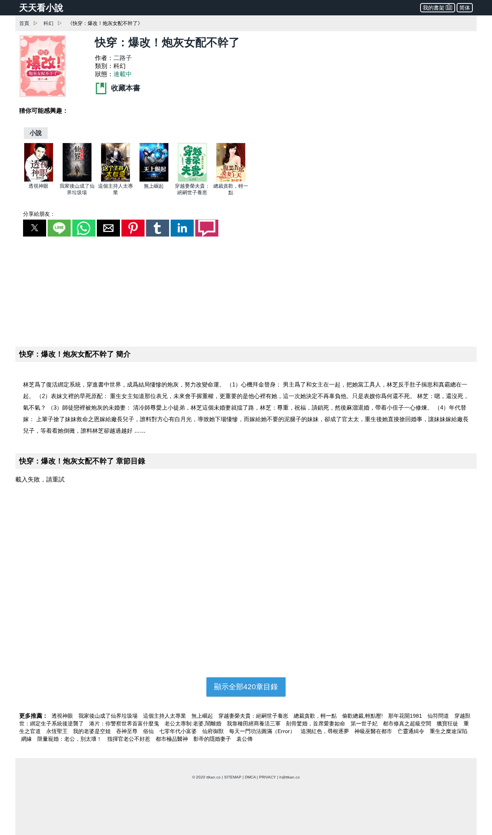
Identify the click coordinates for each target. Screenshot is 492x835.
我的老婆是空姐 (92, 731)
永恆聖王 (57, 731)
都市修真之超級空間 (408, 723)
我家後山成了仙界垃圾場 (108, 716)
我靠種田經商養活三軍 (254, 723)
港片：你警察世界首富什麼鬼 (125, 723)
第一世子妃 (365, 723)
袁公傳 (244, 739)
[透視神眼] (38, 180)
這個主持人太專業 (165, 716)
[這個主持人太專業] (115, 180)
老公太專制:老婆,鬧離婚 (194, 723)
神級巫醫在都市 (374, 731)
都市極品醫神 (172, 739)
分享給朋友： (39, 214)
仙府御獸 (213, 731)
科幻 (48, 23)
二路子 (122, 58)
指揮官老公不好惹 (129, 739)
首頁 (24, 23)
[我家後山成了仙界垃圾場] (77, 180)
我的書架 (433, 8)
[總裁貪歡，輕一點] (231, 180)
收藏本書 (124, 88)
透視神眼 (38, 186)
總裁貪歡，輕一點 (316, 716)
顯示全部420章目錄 (246, 687)
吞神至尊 (127, 731)
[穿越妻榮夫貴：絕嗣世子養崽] (192, 180)
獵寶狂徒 (448, 723)
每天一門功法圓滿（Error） (263, 731)
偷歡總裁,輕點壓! (363, 716)
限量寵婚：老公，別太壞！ (70, 739)
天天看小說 (41, 8)
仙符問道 (438, 716)
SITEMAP (232, 777)
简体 (464, 8)
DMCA (250, 777)
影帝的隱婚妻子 (213, 739)
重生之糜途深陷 (448, 731)
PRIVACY (267, 777)
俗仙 (149, 731)
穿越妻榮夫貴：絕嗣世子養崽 (254, 716)
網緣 (27, 739)
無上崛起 (154, 186)
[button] (34, 228)
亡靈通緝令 (411, 731)
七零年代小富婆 (178, 731)
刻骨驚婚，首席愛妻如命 (316, 723)
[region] (246, 290)
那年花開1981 (406, 716)
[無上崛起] (154, 180)
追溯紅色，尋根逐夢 (326, 731)
